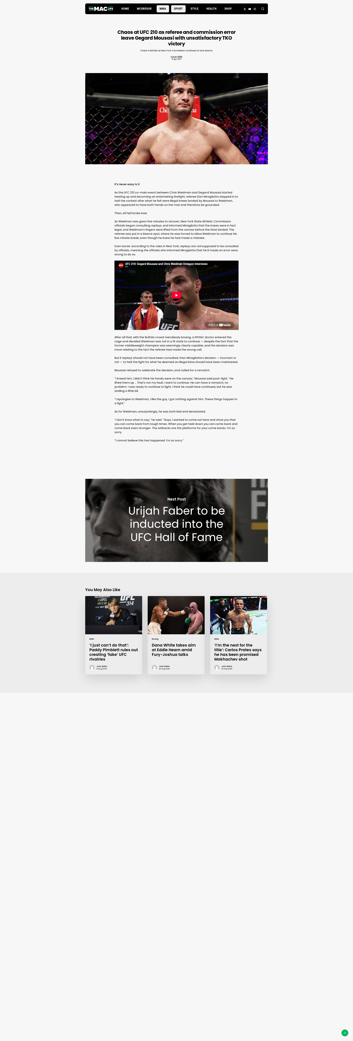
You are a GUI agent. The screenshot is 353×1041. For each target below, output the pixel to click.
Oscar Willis (176, 56)
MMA (91, 639)
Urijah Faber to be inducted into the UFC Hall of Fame (176, 520)
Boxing (155, 639)
